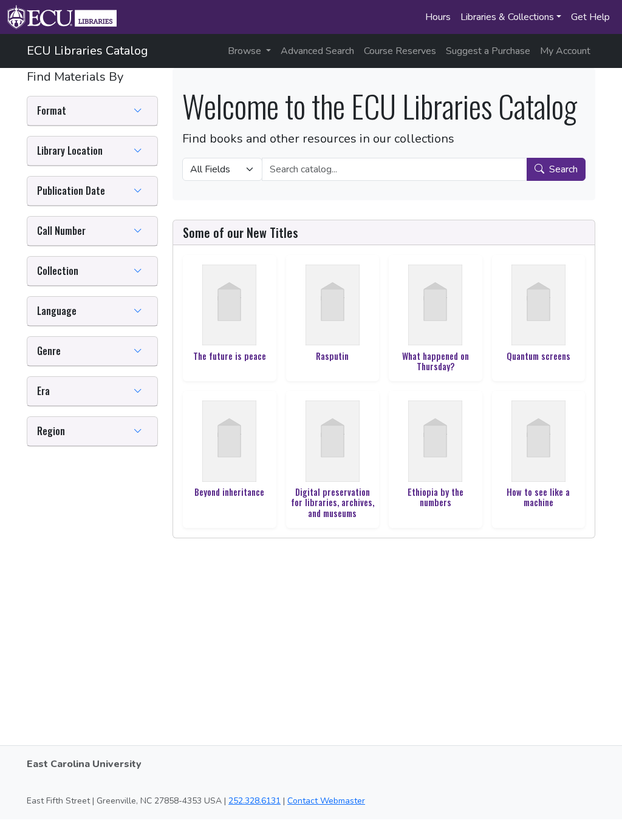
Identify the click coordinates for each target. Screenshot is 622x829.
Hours (438, 17)
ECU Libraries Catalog (87, 50)
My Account (565, 51)
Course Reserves (400, 51)
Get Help (590, 17)
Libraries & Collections (507, 17)
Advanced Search (317, 51)
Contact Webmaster (326, 801)
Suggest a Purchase (488, 51)
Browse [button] (246, 51)
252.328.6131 (254, 801)
